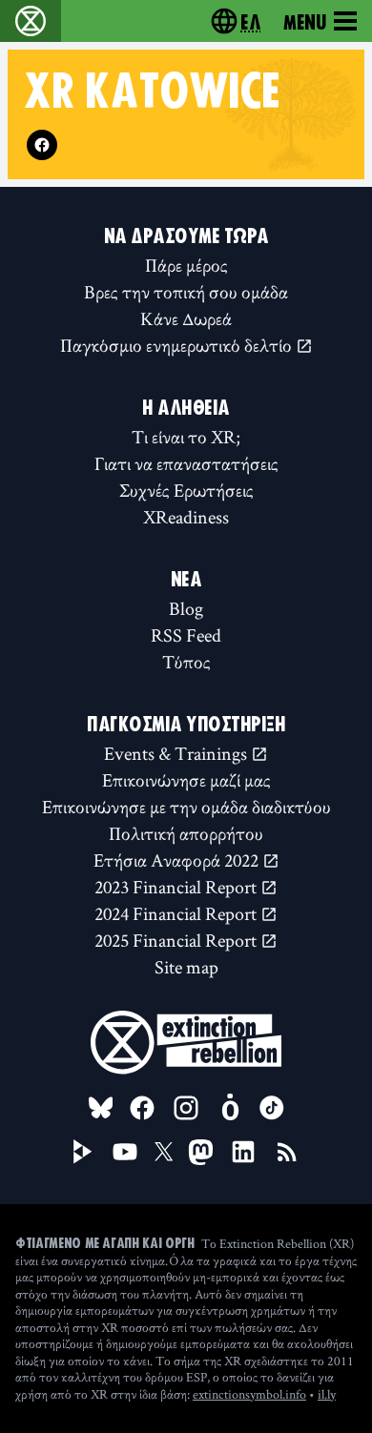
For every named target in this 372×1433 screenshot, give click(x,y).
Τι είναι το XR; (186, 436)
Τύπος (186, 661)
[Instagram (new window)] (186, 1108)
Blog (186, 608)
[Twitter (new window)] (164, 1152)
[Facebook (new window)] (42, 145)
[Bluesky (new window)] (101, 1108)
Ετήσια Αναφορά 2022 (177, 860)
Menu (304, 21)
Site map (186, 966)
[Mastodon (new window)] (200, 1152)
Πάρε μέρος (186, 265)
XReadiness (186, 516)
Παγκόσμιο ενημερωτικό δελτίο (178, 345)
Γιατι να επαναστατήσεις (186, 463)
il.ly (327, 1393)
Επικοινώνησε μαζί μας (186, 780)
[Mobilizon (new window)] (230, 1108)
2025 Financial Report (177, 940)
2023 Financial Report (177, 886)
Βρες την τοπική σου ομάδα (186, 291)
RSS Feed (186, 635)
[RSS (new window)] (287, 1152)
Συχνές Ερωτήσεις (186, 490)
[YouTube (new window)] (125, 1152)
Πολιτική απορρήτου (186, 833)
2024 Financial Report (177, 913)
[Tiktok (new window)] (272, 1108)
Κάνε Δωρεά (186, 318)
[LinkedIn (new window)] (243, 1152)
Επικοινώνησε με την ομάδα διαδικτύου (186, 806)
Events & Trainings (177, 753)
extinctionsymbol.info (249, 1393)
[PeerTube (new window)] (83, 1152)
